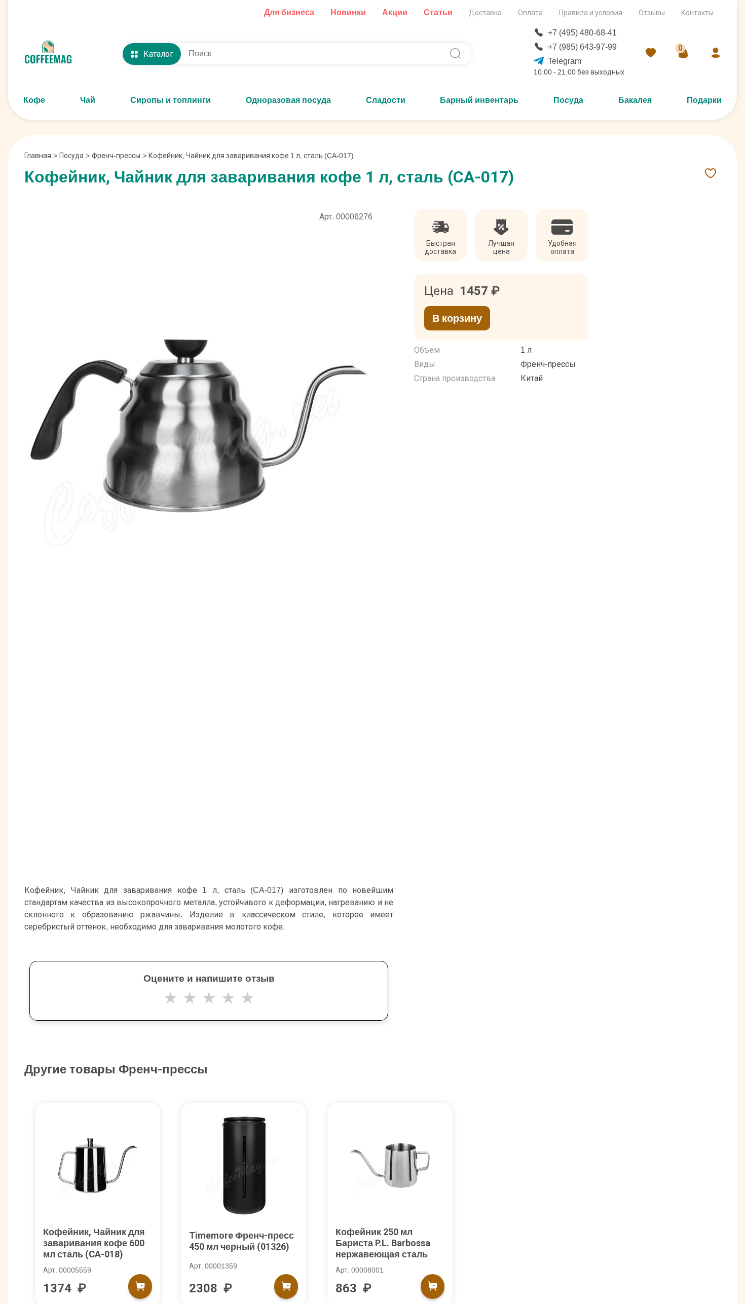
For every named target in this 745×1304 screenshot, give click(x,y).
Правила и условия (590, 13)
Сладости (385, 100)
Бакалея (635, 100)
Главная (40, 156)
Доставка (485, 13)
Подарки (704, 100)
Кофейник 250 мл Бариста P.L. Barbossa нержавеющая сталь (383, 1242)
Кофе (34, 100)
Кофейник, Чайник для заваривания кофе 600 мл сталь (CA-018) (94, 1242)
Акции (394, 12)
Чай (87, 100)
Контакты (697, 13)
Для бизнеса (289, 12)
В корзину (457, 318)
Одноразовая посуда (288, 100)
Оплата (530, 13)
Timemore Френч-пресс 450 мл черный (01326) (241, 1241)
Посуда (568, 100)
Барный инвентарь (479, 100)
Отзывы (652, 13)
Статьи (438, 12)
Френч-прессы (116, 156)
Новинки (348, 12)
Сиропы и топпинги (170, 100)
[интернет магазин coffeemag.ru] (52, 54)
